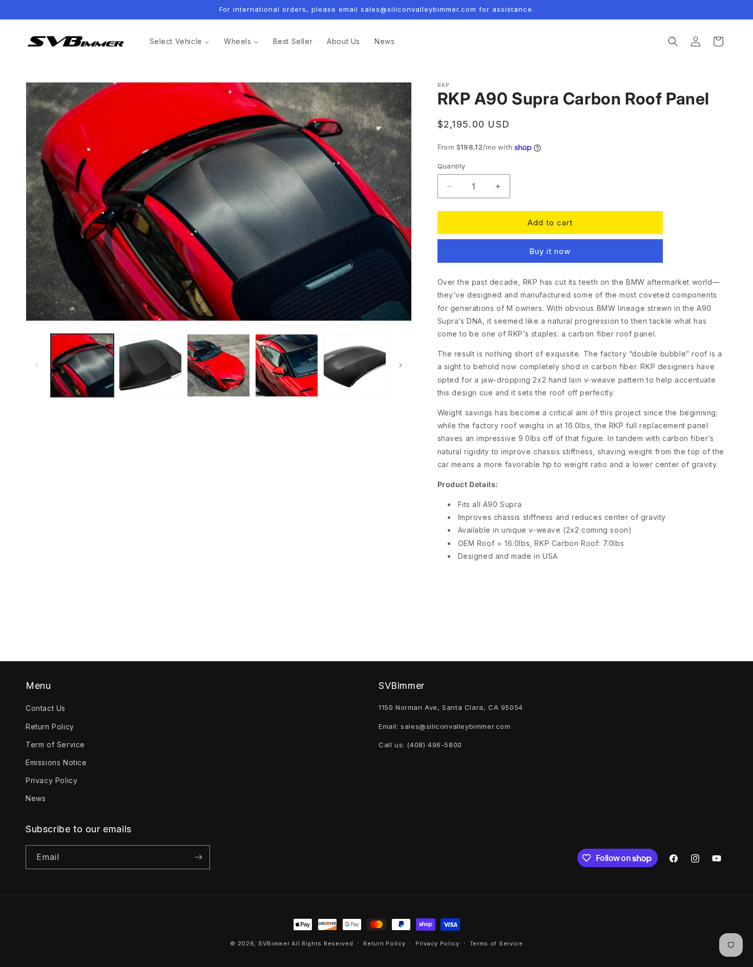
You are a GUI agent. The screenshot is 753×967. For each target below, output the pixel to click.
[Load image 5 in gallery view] (354, 365)
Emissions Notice (56, 762)
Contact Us (46, 708)
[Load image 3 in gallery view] (218, 365)
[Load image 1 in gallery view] (82, 365)
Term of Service (55, 744)
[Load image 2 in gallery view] (150, 365)
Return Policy (50, 726)
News (36, 798)
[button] (673, 41)
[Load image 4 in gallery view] (286, 365)
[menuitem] (179, 41)
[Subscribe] (198, 857)
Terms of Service (496, 943)
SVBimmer (274, 943)
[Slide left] (37, 365)
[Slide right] (400, 365)
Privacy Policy (51, 780)
